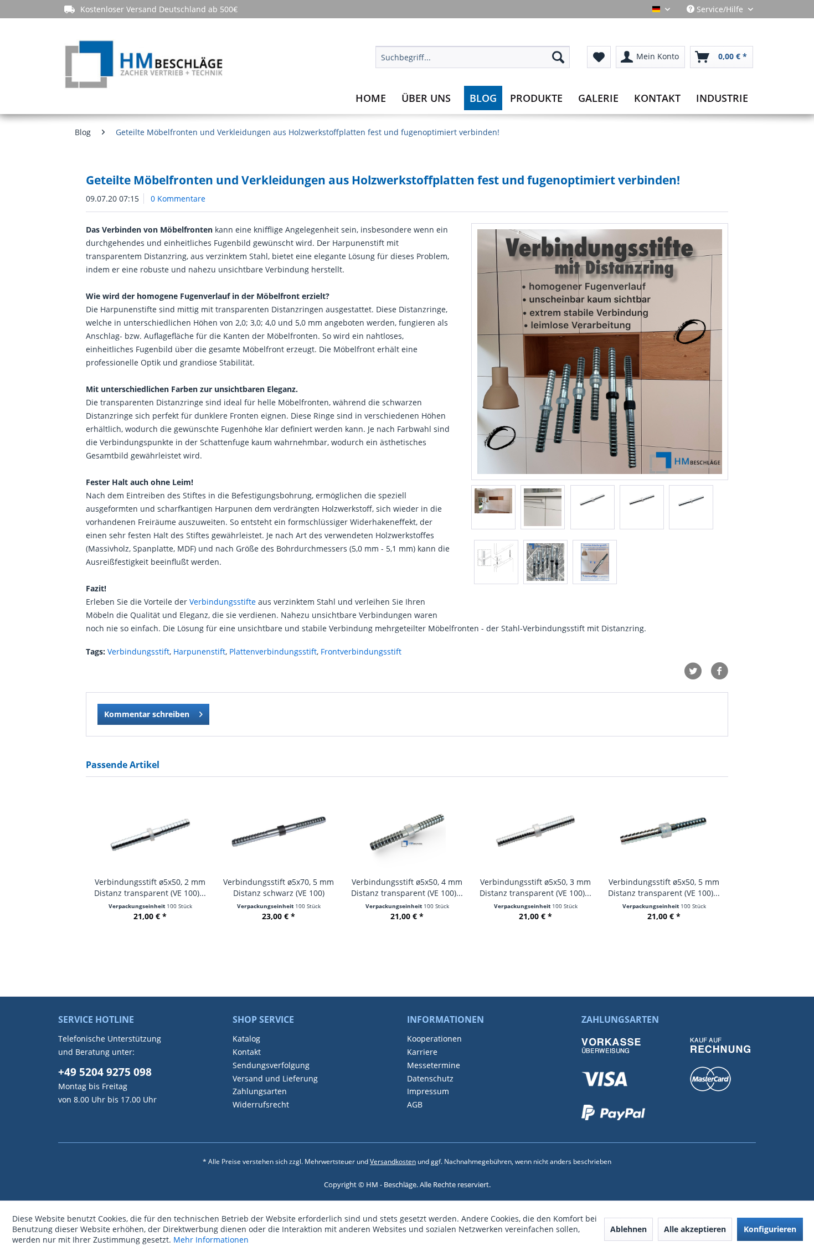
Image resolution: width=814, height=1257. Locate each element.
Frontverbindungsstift (361, 651)
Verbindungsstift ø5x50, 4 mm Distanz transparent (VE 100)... (407, 887)
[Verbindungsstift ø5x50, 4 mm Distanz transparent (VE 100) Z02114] (407, 832)
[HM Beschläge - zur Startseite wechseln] (143, 66)
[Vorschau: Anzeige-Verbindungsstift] (595, 562)
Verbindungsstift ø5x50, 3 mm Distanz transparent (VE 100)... (535, 887)
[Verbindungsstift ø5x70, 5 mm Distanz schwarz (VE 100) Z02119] (278, 832)
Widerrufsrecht (261, 1104)
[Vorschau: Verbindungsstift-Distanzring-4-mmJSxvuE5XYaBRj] (592, 507)
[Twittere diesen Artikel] (697, 671)
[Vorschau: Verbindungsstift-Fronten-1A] (543, 507)
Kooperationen (434, 1038)
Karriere (422, 1052)
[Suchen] (558, 57)
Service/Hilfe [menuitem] (719, 9)
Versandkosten (393, 1161)
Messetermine (433, 1065)
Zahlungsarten (260, 1091)
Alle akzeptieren (695, 1229)
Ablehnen (628, 1229)
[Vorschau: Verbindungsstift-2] (496, 562)
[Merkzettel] (599, 57)
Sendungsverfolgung (271, 1065)
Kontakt (247, 1052)
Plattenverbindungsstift (273, 651)
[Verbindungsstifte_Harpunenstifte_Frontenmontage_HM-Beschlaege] (599, 351)
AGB (415, 1104)
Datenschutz (430, 1078)
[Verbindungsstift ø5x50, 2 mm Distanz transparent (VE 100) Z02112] (150, 832)
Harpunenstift (199, 651)
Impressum (428, 1091)
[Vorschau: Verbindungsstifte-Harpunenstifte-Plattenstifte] (545, 562)
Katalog (246, 1038)
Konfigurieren (770, 1229)
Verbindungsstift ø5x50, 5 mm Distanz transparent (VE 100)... (664, 887)
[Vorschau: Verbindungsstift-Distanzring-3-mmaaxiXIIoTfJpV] (642, 507)
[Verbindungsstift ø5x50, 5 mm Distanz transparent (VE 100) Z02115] (664, 832)
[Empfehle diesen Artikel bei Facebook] (719, 671)
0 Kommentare (178, 198)
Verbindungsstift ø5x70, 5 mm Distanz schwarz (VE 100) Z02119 (278, 888)
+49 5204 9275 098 (105, 1072)
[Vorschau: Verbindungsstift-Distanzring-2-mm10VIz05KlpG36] (691, 507)
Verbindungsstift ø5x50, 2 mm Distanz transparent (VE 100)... (150, 887)
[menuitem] (472, 57)
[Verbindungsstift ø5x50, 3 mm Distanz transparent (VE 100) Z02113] (535, 832)
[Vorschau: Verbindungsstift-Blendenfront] (493, 507)
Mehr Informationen (211, 1239)
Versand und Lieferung (275, 1078)
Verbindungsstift (138, 651)
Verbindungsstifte (222, 601)
